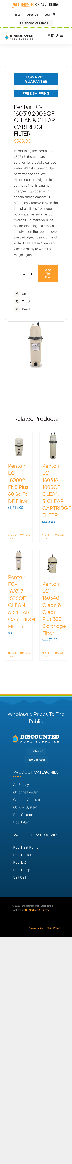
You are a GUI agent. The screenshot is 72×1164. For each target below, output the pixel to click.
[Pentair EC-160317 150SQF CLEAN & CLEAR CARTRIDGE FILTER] (18, 560)
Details (26, 535)
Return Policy (52, 928)
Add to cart (48, 273)
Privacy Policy (35, 928)
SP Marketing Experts (37, 910)
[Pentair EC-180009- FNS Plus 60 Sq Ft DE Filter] (18, 445)
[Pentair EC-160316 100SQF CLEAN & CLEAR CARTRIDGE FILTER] (53, 445)
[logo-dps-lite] (36, 736)
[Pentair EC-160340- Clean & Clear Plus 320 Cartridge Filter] (53, 563)
